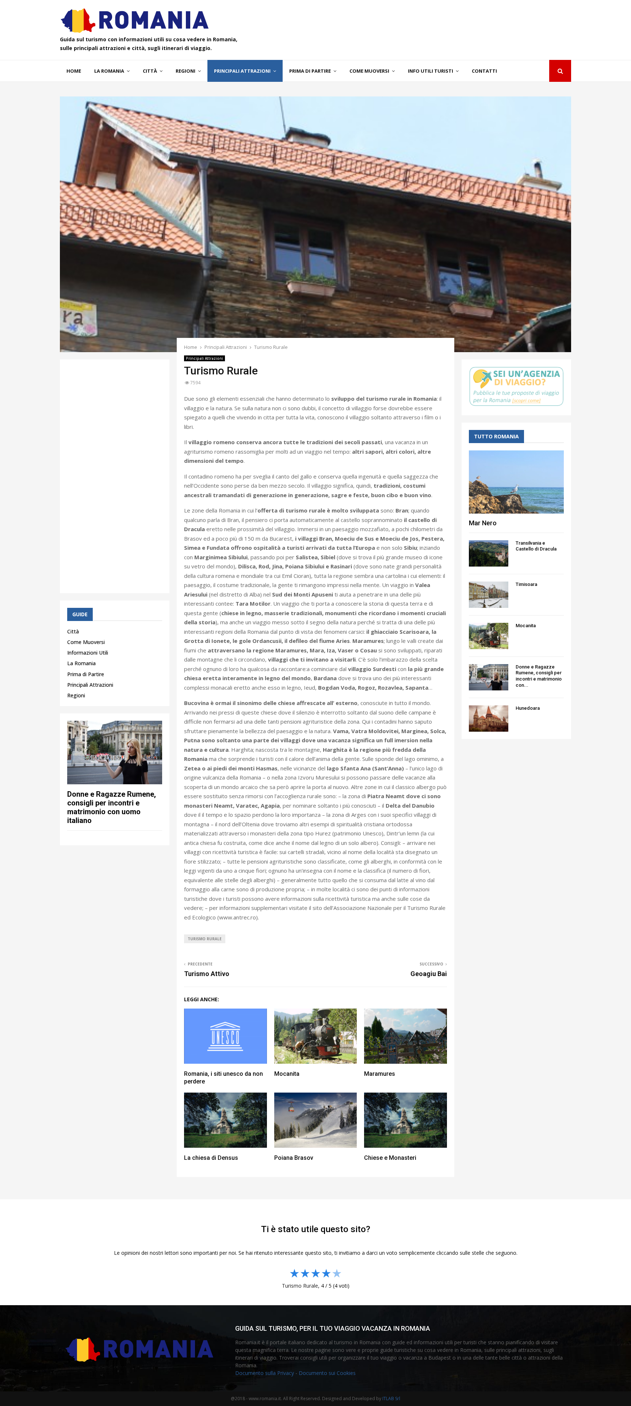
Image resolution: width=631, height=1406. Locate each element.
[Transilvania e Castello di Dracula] (488, 553)
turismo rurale (205, 938)
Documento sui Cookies (327, 1372)
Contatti (484, 71)
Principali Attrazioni (242, 71)
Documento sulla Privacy (264, 1372)
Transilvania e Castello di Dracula (536, 546)
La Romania (109, 71)
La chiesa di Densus (211, 1157)
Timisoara (526, 584)
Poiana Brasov (293, 1157)
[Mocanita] (488, 636)
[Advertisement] (114, 476)
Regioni (185, 71)
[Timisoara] (488, 595)
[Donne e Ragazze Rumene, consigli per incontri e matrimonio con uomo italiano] (114, 752)
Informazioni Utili (87, 652)
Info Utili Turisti (430, 71)
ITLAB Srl (391, 1398)
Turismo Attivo (206, 974)
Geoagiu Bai (428, 974)
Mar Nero (483, 523)
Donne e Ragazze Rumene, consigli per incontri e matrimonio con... (539, 676)
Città (150, 71)
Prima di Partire (310, 71)
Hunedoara (528, 708)
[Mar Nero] (516, 482)
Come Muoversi (369, 71)
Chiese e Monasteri (390, 1157)
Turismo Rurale (300, 1285)
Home (73, 71)
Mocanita (286, 1073)
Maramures (379, 1073)
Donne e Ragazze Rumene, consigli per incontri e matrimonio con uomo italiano (111, 807)
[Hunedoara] (488, 718)
